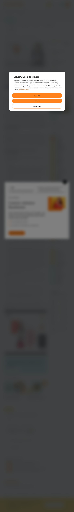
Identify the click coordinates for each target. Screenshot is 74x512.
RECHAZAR (37, 101)
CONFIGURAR (37, 106)
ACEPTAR (37, 95)
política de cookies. (24, 89)
